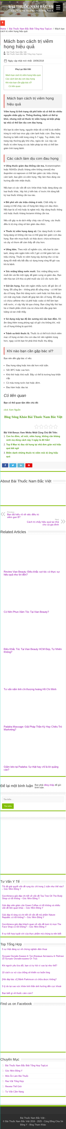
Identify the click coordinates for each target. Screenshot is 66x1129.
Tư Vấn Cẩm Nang (14, 1091)
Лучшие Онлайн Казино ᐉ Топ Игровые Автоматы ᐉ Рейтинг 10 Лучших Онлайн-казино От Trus (33, 957)
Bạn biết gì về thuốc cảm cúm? (17, 993)
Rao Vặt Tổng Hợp (14, 1081)
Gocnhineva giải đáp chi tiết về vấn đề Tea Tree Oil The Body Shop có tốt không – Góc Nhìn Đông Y (32, 897)
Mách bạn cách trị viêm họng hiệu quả (23, 75)
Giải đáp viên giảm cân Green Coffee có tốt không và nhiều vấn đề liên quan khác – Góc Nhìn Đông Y (31, 906)
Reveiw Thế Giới (13, 1086)
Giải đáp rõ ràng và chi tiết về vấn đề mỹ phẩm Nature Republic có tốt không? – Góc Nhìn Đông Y (28, 916)
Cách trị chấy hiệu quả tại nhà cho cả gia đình (43, 522)
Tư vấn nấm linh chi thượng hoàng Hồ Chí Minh (30, 689)
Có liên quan (14, 86)
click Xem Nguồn (12, 410)
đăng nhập (49, 785)
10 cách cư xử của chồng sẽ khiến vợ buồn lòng (26, 972)
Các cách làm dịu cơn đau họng (20, 79)
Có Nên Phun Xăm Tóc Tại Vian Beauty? (26, 611)
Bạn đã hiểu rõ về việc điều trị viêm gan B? (23, 514)
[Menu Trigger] (58, 7)
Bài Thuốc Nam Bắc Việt (17, 52)
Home (3, 28)
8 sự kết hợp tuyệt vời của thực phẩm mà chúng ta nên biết (31, 933)
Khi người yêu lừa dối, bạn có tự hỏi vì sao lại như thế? (29, 965)
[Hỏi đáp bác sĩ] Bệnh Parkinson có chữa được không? (29, 979)
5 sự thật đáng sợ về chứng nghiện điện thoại (24, 949)
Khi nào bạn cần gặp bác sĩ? (19, 82)
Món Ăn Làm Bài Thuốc (16, 1076)
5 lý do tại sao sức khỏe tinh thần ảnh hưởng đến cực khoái (31, 986)
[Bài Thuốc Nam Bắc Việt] (33, 9)
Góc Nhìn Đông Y (14, 1070)
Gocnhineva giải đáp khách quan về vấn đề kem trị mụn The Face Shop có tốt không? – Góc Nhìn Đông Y (31, 925)
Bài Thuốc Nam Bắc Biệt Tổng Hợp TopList (30, 28)
